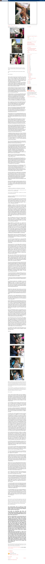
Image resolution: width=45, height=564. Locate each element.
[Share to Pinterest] (25, 547)
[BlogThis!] (22, 547)
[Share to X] (23, 547)
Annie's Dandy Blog (22, 4)
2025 (29, 56)
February (30, 79)
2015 (29, 68)
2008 (29, 83)
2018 (29, 64)
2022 (29, 60)
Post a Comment (10, 556)
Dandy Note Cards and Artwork (31, 44)
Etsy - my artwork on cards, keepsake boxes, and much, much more (31, 49)
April (29, 77)
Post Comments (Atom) (14, 559)
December (30, 73)
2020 (29, 62)
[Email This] (22, 547)
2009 (29, 82)
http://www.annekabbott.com (30, 43)
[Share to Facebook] (24, 547)
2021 (29, 61)
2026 (29, 55)
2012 (29, 71)
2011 (29, 72)
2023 (29, 59)
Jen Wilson (11, 552)
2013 (29, 70)
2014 (29, 69)
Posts (29, 37)
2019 (29, 63)
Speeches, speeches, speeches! (32, 78)
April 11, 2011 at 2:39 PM (14, 554)
